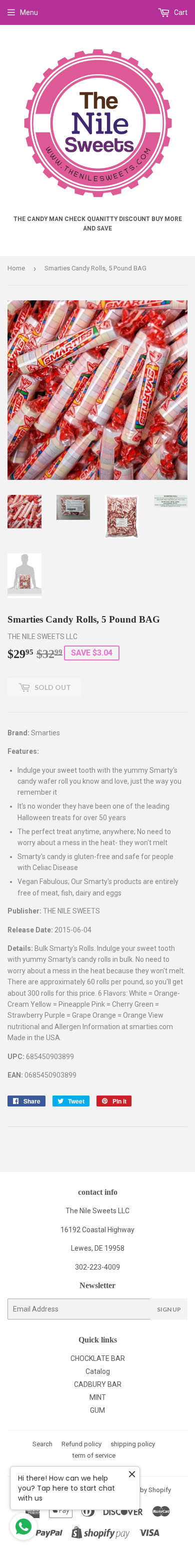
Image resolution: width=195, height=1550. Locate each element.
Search (42, 1444)
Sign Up (169, 1309)
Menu (29, 12)
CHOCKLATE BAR (97, 1358)
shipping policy (132, 1444)
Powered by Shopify (142, 1490)
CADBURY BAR (98, 1384)
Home (16, 268)
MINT (98, 1397)
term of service (94, 1455)
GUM (97, 1410)
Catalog (98, 1371)
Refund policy (82, 1444)
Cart (180, 12)
